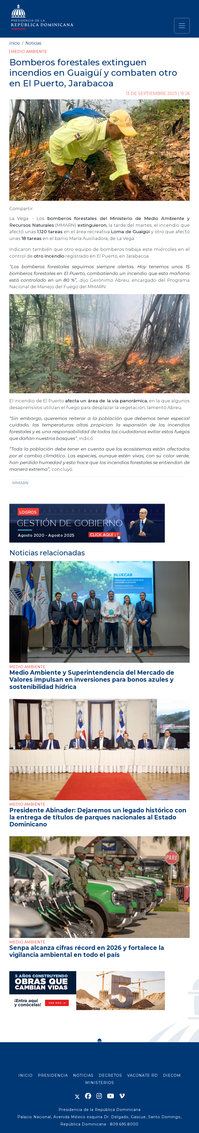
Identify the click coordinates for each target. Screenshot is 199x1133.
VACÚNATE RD (142, 1075)
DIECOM (172, 1075)
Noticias (33, 43)
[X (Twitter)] (77, 1096)
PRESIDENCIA (53, 1075)
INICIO (25, 1075)
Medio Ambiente (29, 51)
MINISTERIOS (99, 1082)
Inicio (14, 43)
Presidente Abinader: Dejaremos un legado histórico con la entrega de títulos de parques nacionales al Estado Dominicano (97, 817)
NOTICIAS (83, 1075)
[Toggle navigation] (182, 25)
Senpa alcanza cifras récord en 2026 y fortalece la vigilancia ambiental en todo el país (86, 951)
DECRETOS (110, 1075)
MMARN (20, 483)
